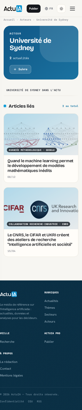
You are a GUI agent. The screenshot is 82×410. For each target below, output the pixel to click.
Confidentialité (12, 401)
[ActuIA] (13, 8)
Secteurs (50, 314)
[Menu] (72, 9)
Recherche (7, 342)
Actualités (51, 301)
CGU (30, 401)
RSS (39, 401)
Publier (33, 8)
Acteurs (25, 19)
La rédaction (8, 362)
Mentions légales (11, 375)
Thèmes (49, 308)
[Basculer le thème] (61, 8)
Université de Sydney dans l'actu (33, 90)
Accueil (9, 19)
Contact (5, 369)
